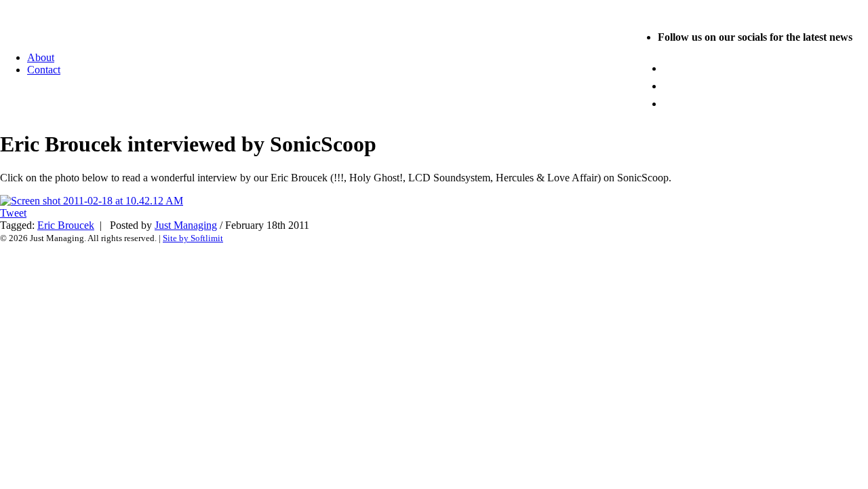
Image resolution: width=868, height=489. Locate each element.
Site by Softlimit (193, 238)
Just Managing (186, 225)
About (40, 57)
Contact (43, 69)
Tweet (13, 213)
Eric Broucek (65, 225)
